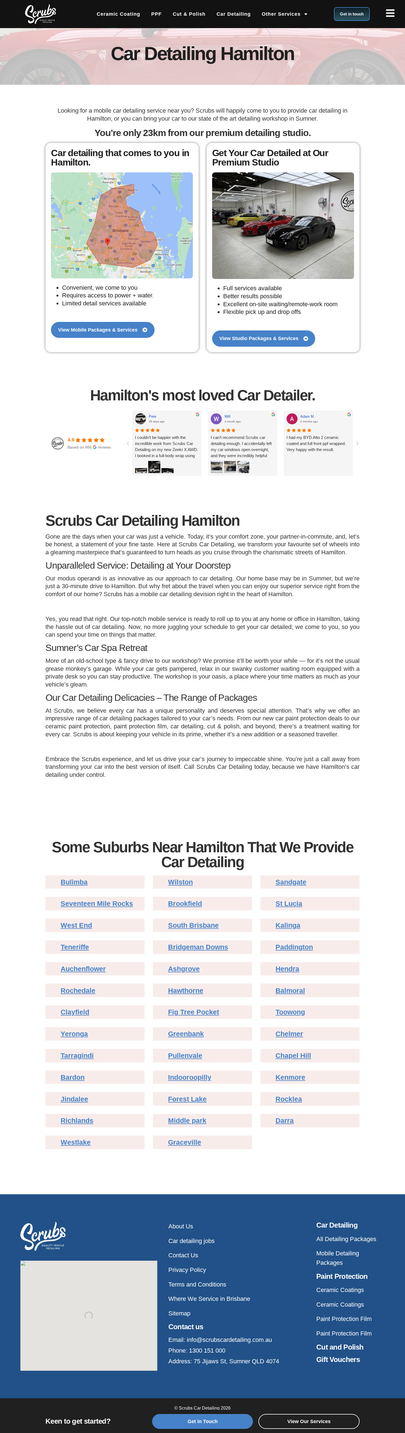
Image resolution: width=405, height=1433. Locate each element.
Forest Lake (187, 1099)
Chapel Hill (293, 1055)
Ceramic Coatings (340, 1290)
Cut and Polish (339, 1347)
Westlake (76, 1142)
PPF (156, 14)
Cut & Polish (189, 14)
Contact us (185, 1327)
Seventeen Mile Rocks (97, 903)
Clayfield (75, 1012)
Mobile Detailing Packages (337, 1258)
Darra (285, 1120)
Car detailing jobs (191, 1240)
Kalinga (288, 925)
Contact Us (183, 1255)
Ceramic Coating (118, 14)
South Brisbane (193, 925)
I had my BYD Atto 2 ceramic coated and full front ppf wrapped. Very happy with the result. (316, 443)
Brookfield (185, 903)
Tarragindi (77, 1055)
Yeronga (74, 1034)
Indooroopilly (189, 1077)
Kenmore (290, 1077)
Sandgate (291, 882)
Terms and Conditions (197, 1284)
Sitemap (179, 1313)
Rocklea (289, 1099)
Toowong (290, 1012)
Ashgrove (184, 969)
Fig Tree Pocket (193, 1012)
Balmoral (290, 990)
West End (76, 925)
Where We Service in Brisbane (209, 1298)
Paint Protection (342, 1276)
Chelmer (289, 1034)
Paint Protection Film (344, 1318)
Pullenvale (185, 1055)
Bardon (73, 1077)
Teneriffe (75, 947)
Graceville (184, 1142)
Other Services (281, 14)
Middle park (187, 1120)
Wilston (180, 882)
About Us (180, 1226)
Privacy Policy (187, 1269)
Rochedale (78, 990)
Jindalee (74, 1099)
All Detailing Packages (346, 1239)
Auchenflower (83, 969)
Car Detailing (234, 14)
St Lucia (289, 903)
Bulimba (74, 882)
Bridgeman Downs (198, 947)
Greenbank (186, 1034)
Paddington (294, 947)
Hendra (287, 969)
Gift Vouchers (338, 1359)
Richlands (77, 1120)
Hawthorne (185, 990)
